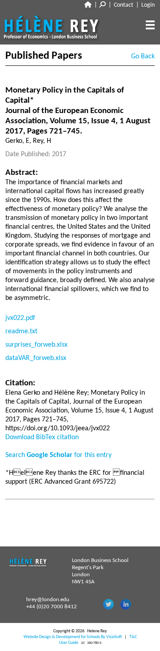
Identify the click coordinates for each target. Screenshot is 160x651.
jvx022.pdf (20, 318)
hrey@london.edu (47, 599)
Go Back (143, 56)
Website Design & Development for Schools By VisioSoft (73, 637)
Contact (123, 5)
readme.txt (21, 331)
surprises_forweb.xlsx (36, 344)
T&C (133, 637)
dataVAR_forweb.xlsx (35, 358)
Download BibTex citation (42, 437)
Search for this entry (58, 455)
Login (148, 5)
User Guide (68, 642)
